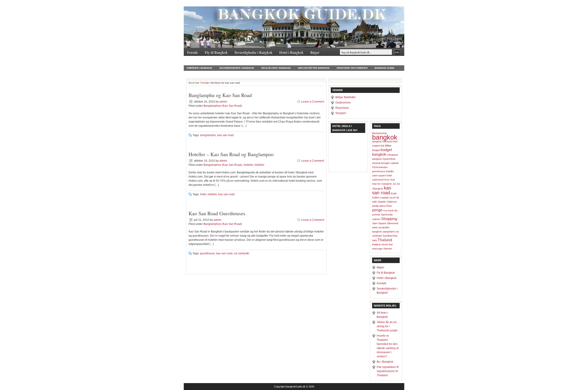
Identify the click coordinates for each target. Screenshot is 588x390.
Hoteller (252, 73)
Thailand (271, 73)
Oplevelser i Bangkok (276, 68)
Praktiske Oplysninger (352, 68)
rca (385, 210)
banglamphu (208, 135)
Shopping (389, 219)
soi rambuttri (241, 253)
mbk (374, 201)
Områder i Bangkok (199, 68)
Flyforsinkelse (380, 167)
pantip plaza (378, 205)
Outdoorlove (343, 102)
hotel (203, 194)
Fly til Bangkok (216, 52)
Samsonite (387, 214)
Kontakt (193, 61)
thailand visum (380, 244)
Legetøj (384, 197)
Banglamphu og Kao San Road (220, 95)
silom (375, 227)
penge (377, 210)
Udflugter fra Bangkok (314, 68)
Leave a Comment (312, 101)
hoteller (212, 194)
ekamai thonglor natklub (385, 163)
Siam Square (379, 223)
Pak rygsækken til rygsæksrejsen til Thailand (388, 371)
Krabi (393, 193)
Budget (376, 150)
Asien (235, 73)
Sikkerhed (392, 223)
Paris (389, 205)
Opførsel (391, 201)
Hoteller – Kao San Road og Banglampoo (231, 154)
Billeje (388, 145)
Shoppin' (340, 113)
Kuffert (375, 197)
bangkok (384, 137)
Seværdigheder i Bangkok (253, 52)
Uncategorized (215, 73)
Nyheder (192, 73)
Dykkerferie (389, 159)
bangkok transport (382, 141)
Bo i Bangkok (385, 361)
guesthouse (207, 253)
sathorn (376, 219)
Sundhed (388, 235)
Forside (192, 52)
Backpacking (379, 133)
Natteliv (382, 201)
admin (223, 101)
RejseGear (342, 107)
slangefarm (388, 231)
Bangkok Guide (384, 68)
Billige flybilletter (345, 97)
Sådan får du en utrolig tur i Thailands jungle (387, 326)
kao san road (225, 135)
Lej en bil (394, 197)
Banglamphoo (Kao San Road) (223, 105)
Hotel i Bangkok (291, 52)
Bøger (314, 52)
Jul (394, 183)
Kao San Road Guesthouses (217, 213)
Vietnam (387, 248)
